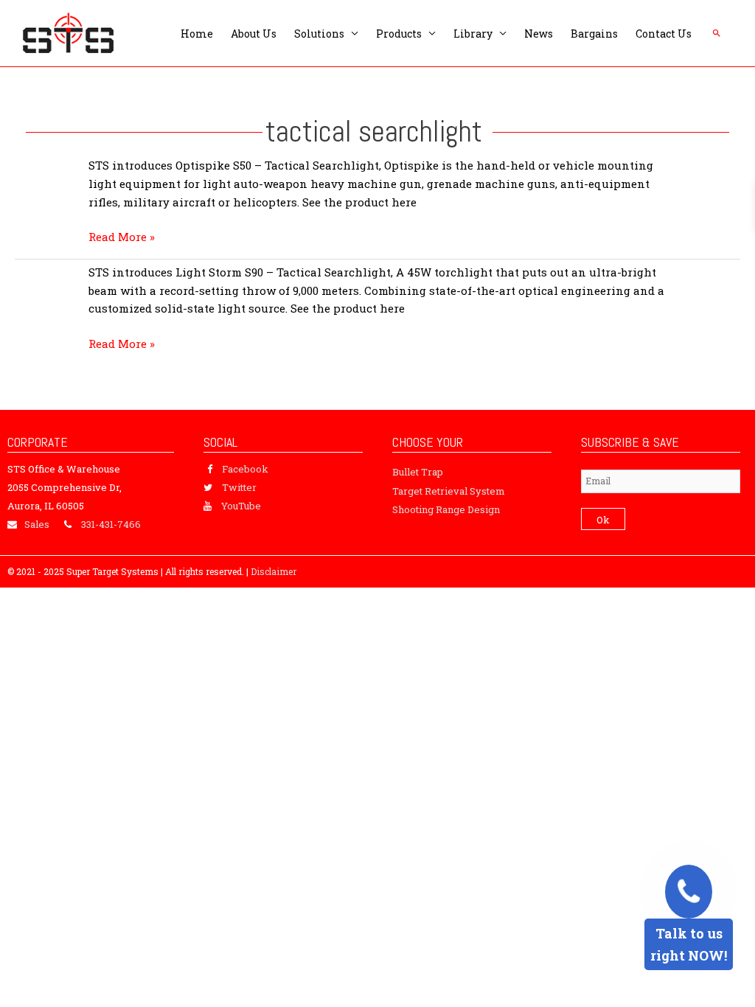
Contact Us (664, 34)
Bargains (594, 34)
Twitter (239, 487)
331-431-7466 (111, 524)
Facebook (245, 468)
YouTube (241, 505)
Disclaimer (273, 571)
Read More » (121, 237)
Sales (36, 524)
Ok (603, 519)
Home (197, 34)
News (538, 34)
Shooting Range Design (446, 509)
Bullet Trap (417, 471)
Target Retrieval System (448, 491)
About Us (253, 34)
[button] (716, 33)
